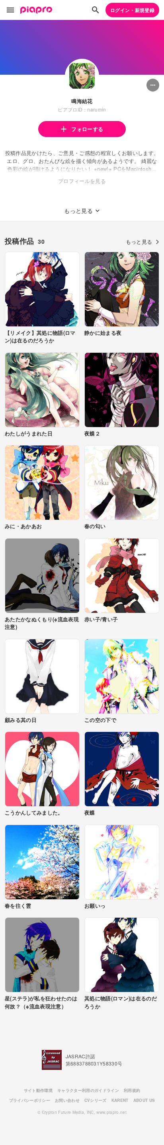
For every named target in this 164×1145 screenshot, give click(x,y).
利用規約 (132, 1090)
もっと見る (139, 241)
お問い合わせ (67, 1100)
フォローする (87, 129)
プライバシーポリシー (29, 1100)
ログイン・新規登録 (132, 10)
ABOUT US (144, 1100)
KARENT (120, 1100)
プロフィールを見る (82, 181)
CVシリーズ (95, 1100)
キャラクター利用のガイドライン (88, 1090)
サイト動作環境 (38, 1090)
